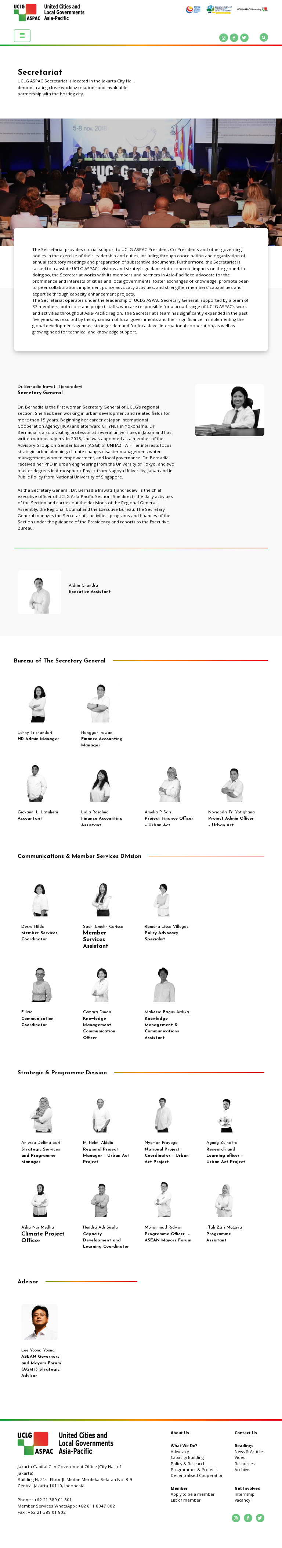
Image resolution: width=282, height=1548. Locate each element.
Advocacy (180, 1451)
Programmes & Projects (194, 1469)
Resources (244, 1463)
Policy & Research (188, 1463)
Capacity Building (187, 1457)
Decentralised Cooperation (197, 1475)
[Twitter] (244, 37)
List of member (186, 1500)
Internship (244, 1494)
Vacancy (242, 1500)
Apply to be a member (193, 1494)
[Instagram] (223, 37)
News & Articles (249, 1451)
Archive (242, 1469)
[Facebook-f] (234, 37)
